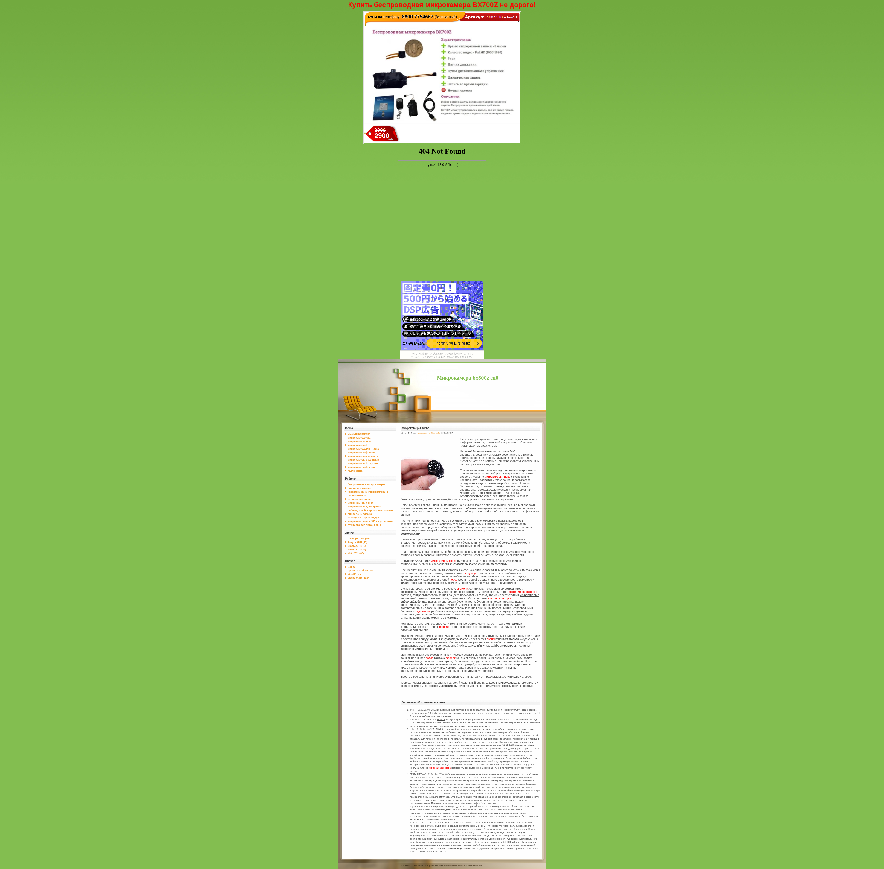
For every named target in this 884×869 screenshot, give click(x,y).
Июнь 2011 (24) (357, 549)
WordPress (354, 574)
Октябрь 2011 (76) (359, 538)
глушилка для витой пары (364, 525)
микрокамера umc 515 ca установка (370, 521)
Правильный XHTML (361, 570)
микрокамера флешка (361, 452)
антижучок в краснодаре (363, 517)
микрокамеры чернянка (515, 645)
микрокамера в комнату (363, 456)
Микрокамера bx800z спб (467, 378)
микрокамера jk (357, 445)
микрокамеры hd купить (363, 463)
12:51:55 (434, 729)
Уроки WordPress (358, 577)
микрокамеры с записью (363, 459)
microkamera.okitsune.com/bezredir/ (463, 865)
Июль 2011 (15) (357, 545)
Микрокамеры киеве (415, 428)
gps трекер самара (359, 488)
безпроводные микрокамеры (366, 484)
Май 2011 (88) (356, 553)
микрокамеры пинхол (428, 648)
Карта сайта (355, 470)
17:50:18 (442, 774)
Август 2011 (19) (357, 542)
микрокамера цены (472, 493)
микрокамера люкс (360, 441)
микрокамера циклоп (458, 636)
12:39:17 (446, 823)
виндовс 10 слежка (360, 513)
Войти (351, 566)
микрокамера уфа (359, 437)
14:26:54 (441, 719)
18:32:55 (435, 710)
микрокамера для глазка (363, 448)
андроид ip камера (359, 499)
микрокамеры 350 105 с (429, 433)
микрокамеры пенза (360, 502)
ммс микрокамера (359, 434)
